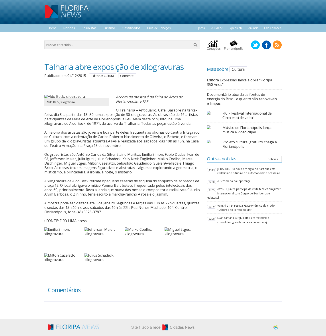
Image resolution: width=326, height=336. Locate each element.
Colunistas (89, 28)
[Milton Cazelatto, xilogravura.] (62, 259)
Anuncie (253, 28)
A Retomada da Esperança (234, 181)
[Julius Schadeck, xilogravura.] (102, 259)
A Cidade (217, 28)
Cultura (238, 69)
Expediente (236, 28)
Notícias (69, 28)
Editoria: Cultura (102, 76)
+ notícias (271, 159)
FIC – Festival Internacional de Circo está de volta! (247, 115)
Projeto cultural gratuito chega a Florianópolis (249, 144)
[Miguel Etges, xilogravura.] (182, 233)
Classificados (131, 28)
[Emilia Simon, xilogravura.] (62, 233)
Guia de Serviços (159, 28)
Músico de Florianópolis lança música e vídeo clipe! (246, 129)
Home (52, 28)
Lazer (52, 36)
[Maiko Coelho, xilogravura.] (142, 233)
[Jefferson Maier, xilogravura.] (102, 233)
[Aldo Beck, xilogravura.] (76, 96)
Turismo (109, 28)
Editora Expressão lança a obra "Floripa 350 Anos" (239, 82)
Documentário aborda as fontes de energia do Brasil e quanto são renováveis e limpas (242, 99)
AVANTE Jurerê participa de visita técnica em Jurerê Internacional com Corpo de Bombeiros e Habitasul (244, 193)
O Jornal (200, 28)
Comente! (127, 76)
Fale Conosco (272, 28)
